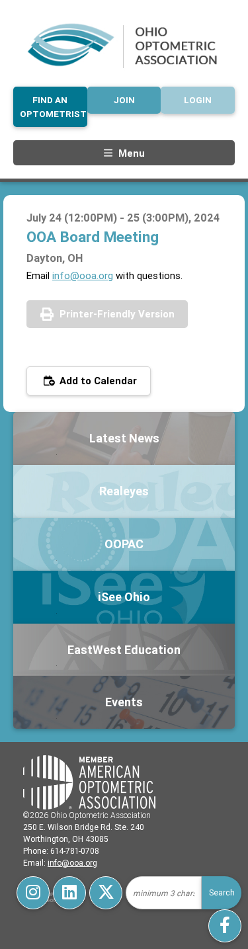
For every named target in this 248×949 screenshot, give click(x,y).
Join (124, 100)
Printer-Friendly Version (117, 314)
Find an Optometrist (53, 106)
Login (198, 100)
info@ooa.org (82, 275)
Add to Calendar (97, 380)
